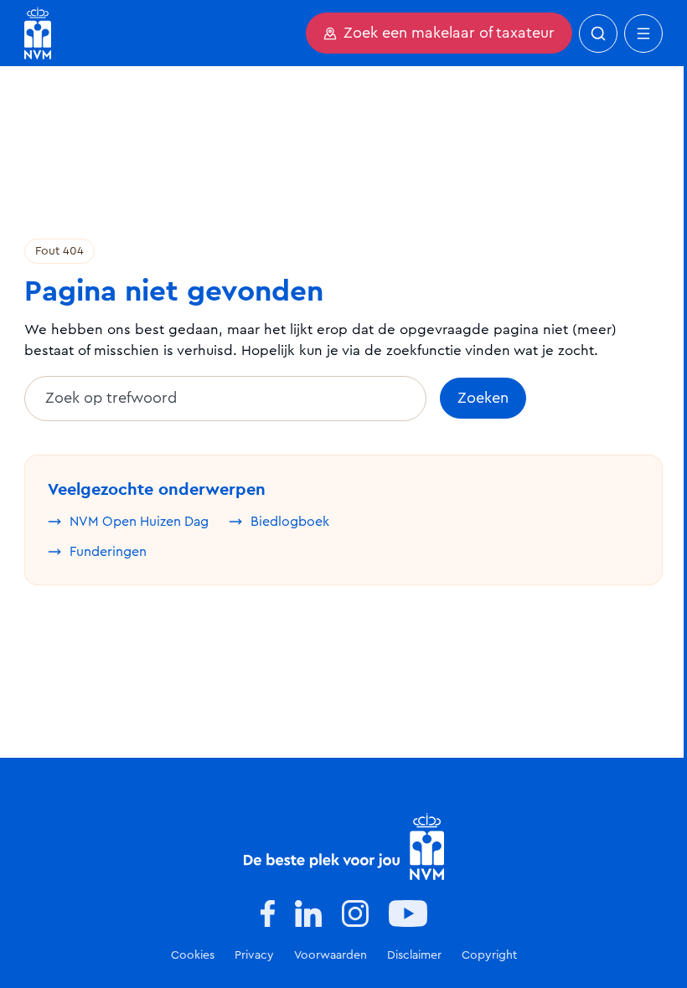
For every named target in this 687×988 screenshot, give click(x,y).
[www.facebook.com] (268, 913)
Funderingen (108, 551)
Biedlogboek (290, 521)
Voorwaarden (330, 955)
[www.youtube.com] (408, 913)
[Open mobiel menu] (643, 33)
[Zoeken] (598, 33)
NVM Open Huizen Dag (139, 521)
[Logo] (344, 846)
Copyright (489, 955)
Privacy (254, 955)
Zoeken (483, 398)
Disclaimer (414, 955)
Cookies (192, 955)
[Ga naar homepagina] (37, 33)
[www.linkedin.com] (308, 913)
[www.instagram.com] (355, 913)
